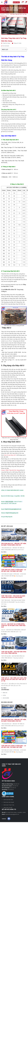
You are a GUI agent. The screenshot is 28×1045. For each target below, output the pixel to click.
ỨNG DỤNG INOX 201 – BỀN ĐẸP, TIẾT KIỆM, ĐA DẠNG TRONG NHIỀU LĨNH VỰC (13, 544)
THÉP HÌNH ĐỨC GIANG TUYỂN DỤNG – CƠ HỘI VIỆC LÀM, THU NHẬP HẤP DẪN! (13, 570)
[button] (25, 49)
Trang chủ (2, 14)
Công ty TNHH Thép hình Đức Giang (10, 470)
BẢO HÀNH (17, 2)
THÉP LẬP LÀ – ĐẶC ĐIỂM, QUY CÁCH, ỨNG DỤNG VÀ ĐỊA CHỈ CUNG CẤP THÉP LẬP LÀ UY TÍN (14, 679)
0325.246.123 (16, 784)
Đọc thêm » (4, 552)
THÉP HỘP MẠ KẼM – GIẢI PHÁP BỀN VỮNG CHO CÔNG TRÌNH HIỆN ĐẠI (13, 652)
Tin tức (7, 14)
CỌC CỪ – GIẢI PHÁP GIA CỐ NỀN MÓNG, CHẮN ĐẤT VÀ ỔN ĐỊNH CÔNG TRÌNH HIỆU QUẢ (13, 625)
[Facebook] (8, 818)
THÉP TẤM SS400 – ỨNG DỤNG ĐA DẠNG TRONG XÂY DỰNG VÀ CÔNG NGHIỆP (13, 596)
